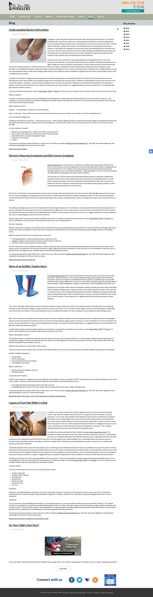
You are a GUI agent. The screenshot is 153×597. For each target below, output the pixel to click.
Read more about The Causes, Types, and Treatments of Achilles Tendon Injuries (37, 396)
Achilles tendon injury (57, 276)
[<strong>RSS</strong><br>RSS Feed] (118, 29)
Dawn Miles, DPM (45, 91)
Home (12, 16)
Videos (81, 16)
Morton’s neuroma (53, 165)
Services (49, 16)
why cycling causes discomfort (96, 432)
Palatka (69, 143)
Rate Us (101, 16)
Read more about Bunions (18, 149)
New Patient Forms (65, 16)
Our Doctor (24, 16)
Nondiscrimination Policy (78, 592)
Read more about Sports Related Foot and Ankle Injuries (29, 518)
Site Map (65, 592)
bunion (51, 39)
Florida (56, 91)
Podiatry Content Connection (103, 592)
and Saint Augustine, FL (80, 143)
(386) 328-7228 (132, 3)
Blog (91, 16)
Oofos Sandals (133, 11)
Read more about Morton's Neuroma (22, 260)
